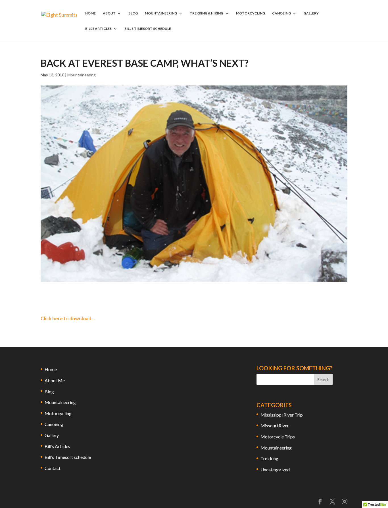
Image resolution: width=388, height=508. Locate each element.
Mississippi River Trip (281, 414)
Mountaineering (161, 13)
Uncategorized (275, 469)
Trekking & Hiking (206, 13)
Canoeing (281, 13)
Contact (53, 468)
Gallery (311, 13)
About (109, 13)
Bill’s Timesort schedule (147, 29)
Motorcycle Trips (277, 436)
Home (90, 13)
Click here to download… (68, 318)
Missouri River (274, 425)
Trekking (269, 458)
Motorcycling (250, 13)
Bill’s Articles (98, 29)
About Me (55, 380)
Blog (133, 13)
